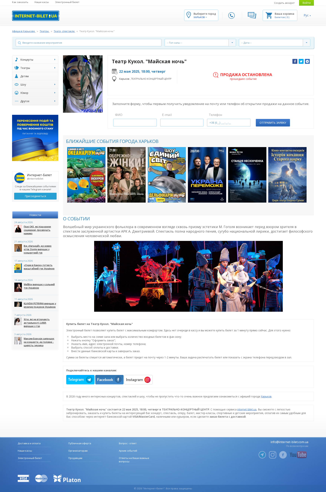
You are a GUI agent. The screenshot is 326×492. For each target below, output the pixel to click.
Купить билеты (84, 196)
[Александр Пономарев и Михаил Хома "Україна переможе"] (207, 175)
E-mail (167, 115)
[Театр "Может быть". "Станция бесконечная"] (247, 175)
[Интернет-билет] (35, 16)
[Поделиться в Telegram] (307, 61)
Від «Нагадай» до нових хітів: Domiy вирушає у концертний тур (38, 249)
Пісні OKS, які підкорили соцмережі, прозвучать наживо (37, 230)
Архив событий (128, 450)
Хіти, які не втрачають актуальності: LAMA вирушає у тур (37, 323)
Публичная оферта (79, 443)
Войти (306, 3)
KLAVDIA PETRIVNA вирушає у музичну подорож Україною (40, 305)
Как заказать (20, 2)
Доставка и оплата (29, 443)
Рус (306, 15)
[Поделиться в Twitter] (301, 61)
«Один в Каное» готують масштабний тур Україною (39, 267)
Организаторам (78, 450)
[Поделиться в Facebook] (294, 61)
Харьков (266, 396)
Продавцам (75, 458)
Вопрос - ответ (128, 443)
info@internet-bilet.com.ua (289, 442)
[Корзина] (269, 15)
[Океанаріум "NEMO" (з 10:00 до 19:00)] (86, 175)
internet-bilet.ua (246, 409)
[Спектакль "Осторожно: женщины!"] (126, 175)
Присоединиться (35, 196)
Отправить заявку (273, 122)
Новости (35, 215)
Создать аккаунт (284, 3)
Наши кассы (42, 2)
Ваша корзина (284, 13)
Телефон (215, 115)
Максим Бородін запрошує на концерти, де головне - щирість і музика (39, 342)
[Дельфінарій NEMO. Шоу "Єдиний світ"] (167, 175)
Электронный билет (67, 2)
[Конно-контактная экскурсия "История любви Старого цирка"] (287, 175)
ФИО (118, 115)
